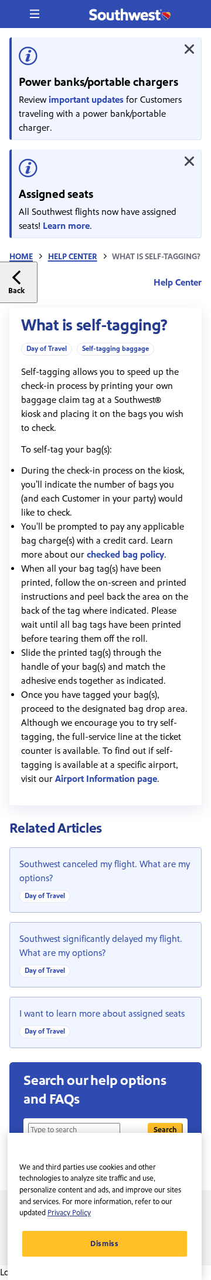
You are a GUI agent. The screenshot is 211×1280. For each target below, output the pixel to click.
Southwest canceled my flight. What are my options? (104, 871)
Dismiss (104, 1243)
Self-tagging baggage (115, 349)
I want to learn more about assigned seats (102, 1014)
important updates (86, 100)
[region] (105, 1206)
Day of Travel (46, 349)
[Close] (189, 49)
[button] (34, 14)
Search (165, 1130)
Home (21, 257)
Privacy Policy (69, 1213)
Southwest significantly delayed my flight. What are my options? (100, 946)
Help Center (72, 257)
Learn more (66, 226)
